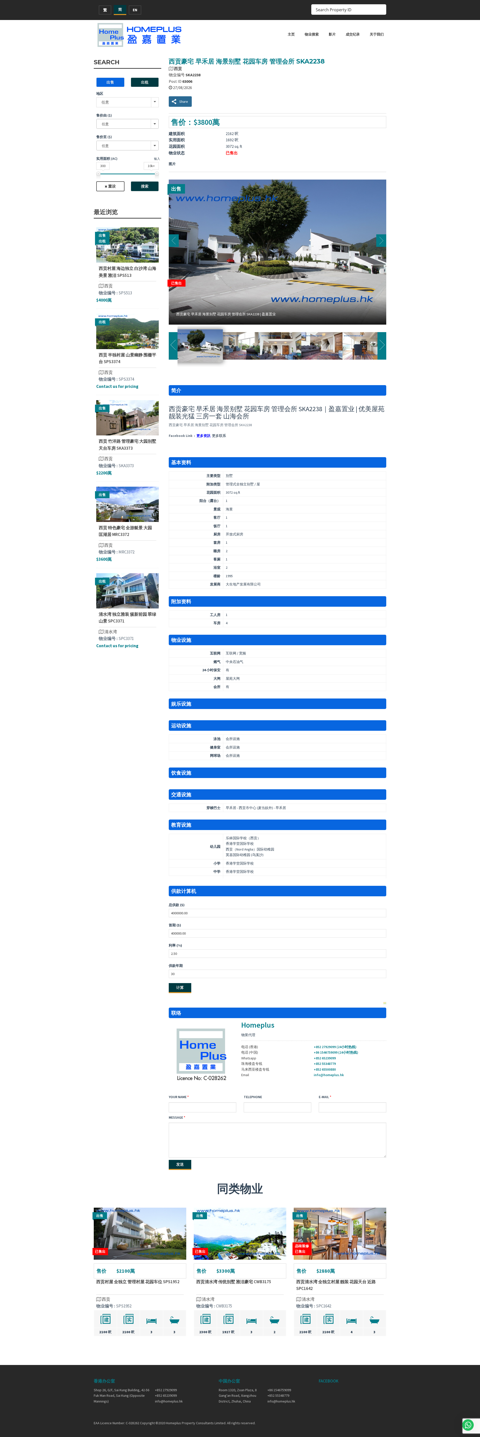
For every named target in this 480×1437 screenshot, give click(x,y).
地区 (99, 93)
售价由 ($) (104, 115)
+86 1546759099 (279, 1390)
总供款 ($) (176, 905)
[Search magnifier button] (381, 9)
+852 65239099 (325, 1058)
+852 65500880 (325, 1069)
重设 (112, 186)
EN (135, 10)
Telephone (253, 1097)
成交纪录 (353, 34)
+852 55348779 (325, 1063)
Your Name (177, 1097)
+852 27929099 (166, 1390)
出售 (110, 82)
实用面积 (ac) (107, 158)
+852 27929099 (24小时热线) (335, 1047)
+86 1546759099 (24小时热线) (336, 1052)
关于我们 (377, 34)
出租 (144, 82)
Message (176, 1117)
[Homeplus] (140, 35)
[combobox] (127, 124)
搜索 (144, 186)
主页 (291, 34)
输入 (157, 159)
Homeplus (257, 1025)
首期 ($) (175, 925)
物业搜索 (312, 34)
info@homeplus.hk (329, 1075)
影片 (332, 34)
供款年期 (176, 965)
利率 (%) (175, 945)
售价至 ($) (104, 137)
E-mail (324, 1097)
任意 (105, 102)
